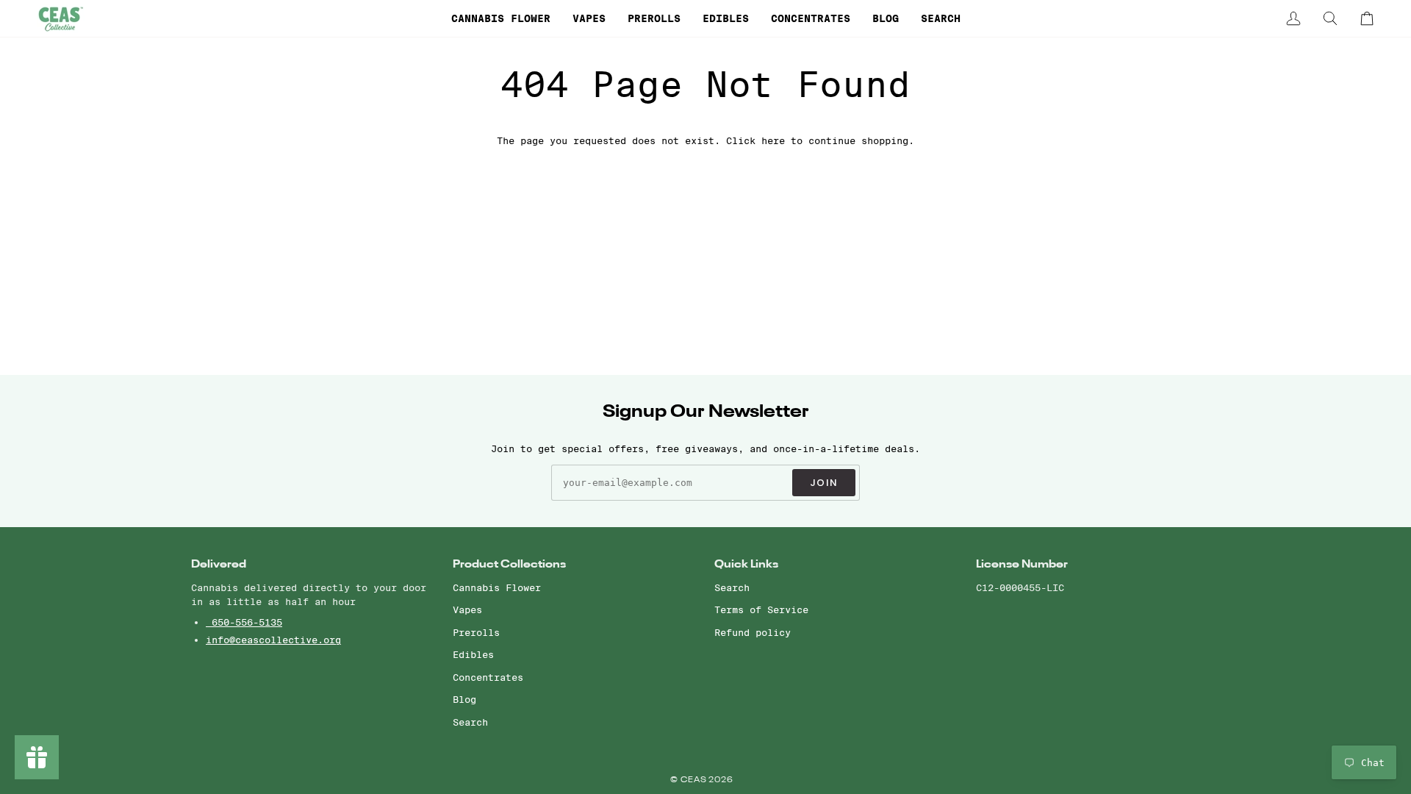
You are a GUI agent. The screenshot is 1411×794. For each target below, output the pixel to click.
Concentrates (488, 677)
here (773, 140)
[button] (500, 18)
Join (824, 483)
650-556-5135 (244, 622)
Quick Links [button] (746, 564)
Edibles (473, 654)
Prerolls (476, 632)
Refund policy (752, 632)
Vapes (467, 609)
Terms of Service (761, 609)
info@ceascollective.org (273, 639)
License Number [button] (1022, 564)
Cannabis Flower (497, 587)
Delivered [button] (218, 564)
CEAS (695, 780)
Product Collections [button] (509, 564)
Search (470, 722)
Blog (464, 699)
